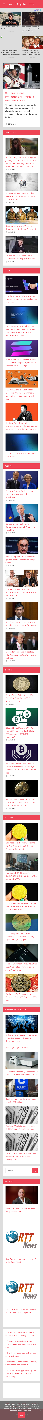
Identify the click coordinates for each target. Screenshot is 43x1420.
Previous (7, 67)
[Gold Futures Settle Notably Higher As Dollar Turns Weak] (22, 1223)
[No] (40, 1411)
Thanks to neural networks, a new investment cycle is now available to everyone (21, 298)
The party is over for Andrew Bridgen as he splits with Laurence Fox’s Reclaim (21, 592)
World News (11, 131)
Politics (8, 465)
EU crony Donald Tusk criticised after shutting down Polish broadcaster (20, 493)
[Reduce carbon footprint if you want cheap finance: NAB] (22, 1187)
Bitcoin (8, 669)
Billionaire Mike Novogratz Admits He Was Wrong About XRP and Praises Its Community (20, 845)
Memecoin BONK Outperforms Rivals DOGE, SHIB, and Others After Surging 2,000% (21, 875)
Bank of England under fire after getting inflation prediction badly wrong (20, 559)
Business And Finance (15, 1009)
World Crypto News (21, 4)
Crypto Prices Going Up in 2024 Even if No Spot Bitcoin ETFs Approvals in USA (19, 697)
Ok (21, 1415)
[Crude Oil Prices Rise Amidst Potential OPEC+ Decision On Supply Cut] (22, 1274)
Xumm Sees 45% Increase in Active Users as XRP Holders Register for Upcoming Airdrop (21, 905)
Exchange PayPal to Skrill (17, 1047)
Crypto (8, 270)
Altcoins (9, 817)
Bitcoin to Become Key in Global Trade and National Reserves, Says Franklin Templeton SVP (20, 802)
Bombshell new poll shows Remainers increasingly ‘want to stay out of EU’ (21, 526)
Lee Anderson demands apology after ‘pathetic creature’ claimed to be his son (21, 654)
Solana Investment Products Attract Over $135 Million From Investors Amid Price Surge (21, 966)
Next (12, 67)
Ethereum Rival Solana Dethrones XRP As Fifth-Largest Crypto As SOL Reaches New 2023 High (21, 362)
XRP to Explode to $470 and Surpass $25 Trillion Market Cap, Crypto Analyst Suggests (20, 936)
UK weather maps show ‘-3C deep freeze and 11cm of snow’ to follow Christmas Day (21, 195)
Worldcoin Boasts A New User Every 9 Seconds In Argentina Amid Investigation (21, 1155)
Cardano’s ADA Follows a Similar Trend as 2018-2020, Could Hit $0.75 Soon (21, 996)
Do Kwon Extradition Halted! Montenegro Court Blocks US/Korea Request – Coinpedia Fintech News (21, 425)
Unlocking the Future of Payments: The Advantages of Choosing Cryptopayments (21, 1037)
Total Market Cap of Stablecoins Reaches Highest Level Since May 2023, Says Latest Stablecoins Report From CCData (21, 92)
